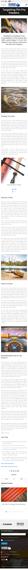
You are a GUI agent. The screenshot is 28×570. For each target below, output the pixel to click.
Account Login (18, 566)
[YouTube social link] (6, 1)
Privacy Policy (24, 566)
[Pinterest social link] (14, 471)
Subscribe (4, 543)
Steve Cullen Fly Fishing (7, 463)
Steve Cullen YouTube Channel (9, 466)
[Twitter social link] (12, 471)
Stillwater (13, 474)
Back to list (14, 478)
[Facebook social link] (2, 1)
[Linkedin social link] (16, 471)
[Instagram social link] (4, 1)
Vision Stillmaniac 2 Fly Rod (14, 184)
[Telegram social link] (18, 471)
